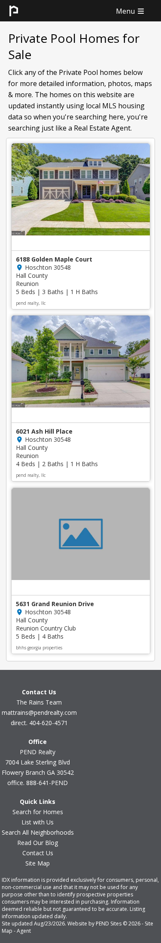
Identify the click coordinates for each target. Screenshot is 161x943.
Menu (126, 11)
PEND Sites (109, 923)
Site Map (37, 863)
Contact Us (37, 853)
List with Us (37, 822)
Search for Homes (37, 812)
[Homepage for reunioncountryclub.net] (14, 19)
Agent (24, 930)
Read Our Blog (37, 843)
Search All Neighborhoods (38, 832)
